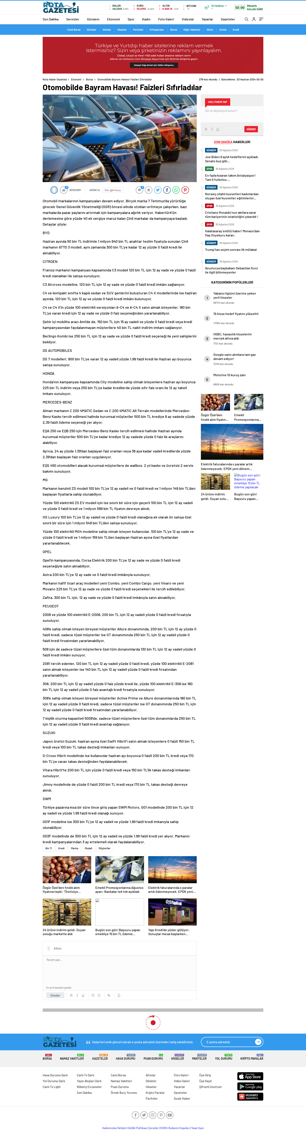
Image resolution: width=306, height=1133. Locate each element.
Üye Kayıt (205, 1081)
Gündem (93, 19)
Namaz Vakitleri (72, 1057)
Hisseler (122, 29)
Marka (74, 848)
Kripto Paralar (251, 1057)
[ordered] (93, 995)
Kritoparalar (157, 29)
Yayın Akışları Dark (89, 1081)
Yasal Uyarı (197, 1128)
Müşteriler (105, 848)
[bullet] (99, 995)
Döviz (210, 29)
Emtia (222, 29)
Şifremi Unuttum (210, 1087)
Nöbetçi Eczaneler (89, 1087)
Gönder (55, 995)
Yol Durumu (223, 1057)
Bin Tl (48, 848)
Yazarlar (207, 19)
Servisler (72, 19)
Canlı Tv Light (52, 1087)
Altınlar (107, 29)
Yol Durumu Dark (54, 1081)
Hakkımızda (109, 1128)
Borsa (173, 29)
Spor (131, 19)
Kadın (146, 19)
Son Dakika (50, 19)
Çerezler (154, 1128)
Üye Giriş (205, 1075)
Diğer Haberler (191, 29)
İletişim (122, 1128)
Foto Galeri (166, 19)
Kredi (236, 29)
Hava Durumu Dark (55, 1075)
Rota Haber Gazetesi (55, 79)
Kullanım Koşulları (179, 1128)
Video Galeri (182, 1081)
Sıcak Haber (182, 1098)
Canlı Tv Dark (85, 1075)
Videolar (188, 19)
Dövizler (91, 29)
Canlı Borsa (74, 29)
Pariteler (138, 29)
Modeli (88, 848)
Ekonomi (113, 19)
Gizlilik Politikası (137, 1128)
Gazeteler (228, 19)
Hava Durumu (125, 1057)
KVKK (163, 1128)
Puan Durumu (153, 1057)
